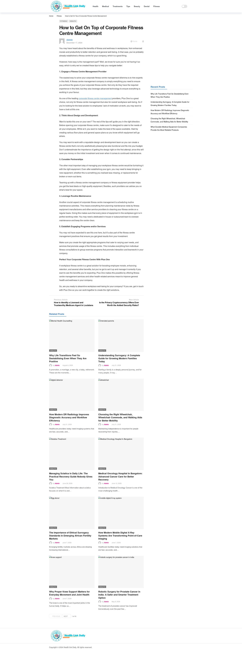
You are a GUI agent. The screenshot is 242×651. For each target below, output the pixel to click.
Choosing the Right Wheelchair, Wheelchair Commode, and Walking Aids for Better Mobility (120, 417)
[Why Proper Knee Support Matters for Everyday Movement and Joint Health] (72, 572)
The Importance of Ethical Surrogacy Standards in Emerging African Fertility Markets (70, 535)
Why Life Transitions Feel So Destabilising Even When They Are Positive (67, 358)
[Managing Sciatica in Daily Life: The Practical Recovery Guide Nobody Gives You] (72, 454)
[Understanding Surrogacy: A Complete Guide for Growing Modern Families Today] (121, 335)
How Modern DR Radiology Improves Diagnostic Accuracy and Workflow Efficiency (69, 417)
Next (66, 616)
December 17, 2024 (74, 42)
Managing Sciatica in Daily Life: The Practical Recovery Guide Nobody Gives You (70, 476)
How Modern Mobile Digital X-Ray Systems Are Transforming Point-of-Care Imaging (120, 535)
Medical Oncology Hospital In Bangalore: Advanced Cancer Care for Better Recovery (120, 476)
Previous (56, 616)
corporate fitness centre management (95, 98)
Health (73, 21)
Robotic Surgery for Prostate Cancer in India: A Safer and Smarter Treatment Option (119, 594)
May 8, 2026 (116, 601)
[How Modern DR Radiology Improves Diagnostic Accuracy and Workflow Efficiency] (72, 395)
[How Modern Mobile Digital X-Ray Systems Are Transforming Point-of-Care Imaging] (121, 513)
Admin (69, 39)
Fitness (63, 21)
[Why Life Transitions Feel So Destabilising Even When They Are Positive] (72, 335)
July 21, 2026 (116, 365)
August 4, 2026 (68, 365)
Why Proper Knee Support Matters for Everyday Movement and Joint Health (69, 593)
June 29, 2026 (67, 483)
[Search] (191, 6)
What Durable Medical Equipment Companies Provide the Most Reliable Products (169, 128)
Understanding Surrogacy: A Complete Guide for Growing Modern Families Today (119, 358)
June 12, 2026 (117, 483)
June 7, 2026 (67, 542)
